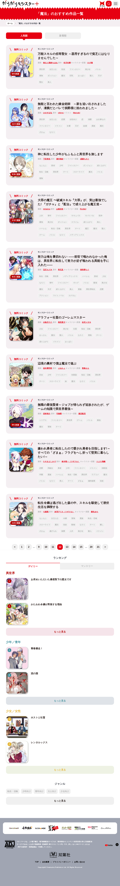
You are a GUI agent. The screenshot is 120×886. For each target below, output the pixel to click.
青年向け (39, 791)
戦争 (100, 216)
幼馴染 (74, 375)
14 (74, 547)
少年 (61, 166)
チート (66, 172)
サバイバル (89, 216)
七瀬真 (46, 512)
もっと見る (60, 631)
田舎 (41, 375)
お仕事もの (100, 119)
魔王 (87, 229)
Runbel (83, 209)
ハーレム (43, 229)
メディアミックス (77, 235)
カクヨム (72, 296)
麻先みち (94, 512)
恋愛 (63, 119)
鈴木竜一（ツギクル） (71, 461)
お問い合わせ (79, 862)
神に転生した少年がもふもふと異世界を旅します (70, 154)
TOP (37, 862)
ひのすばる (47, 113)
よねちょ (61, 368)
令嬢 (68, 126)
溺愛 (90, 119)
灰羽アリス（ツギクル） (64, 512)
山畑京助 (59, 209)
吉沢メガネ (86, 322)
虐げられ (53, 531)
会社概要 (45, 862)
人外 (41, 216)
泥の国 (34, 673)
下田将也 (46, 159)
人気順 (24, 35)
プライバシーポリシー (62, 862)
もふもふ (43, 166)
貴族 (93, 126)
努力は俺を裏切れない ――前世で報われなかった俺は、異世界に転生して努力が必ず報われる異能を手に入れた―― (73, 260)
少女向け (65, 791)
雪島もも (85, 368)
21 (98, 547)
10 (46, 547)
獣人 (92, 76)
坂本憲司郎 (47, 368)
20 (91, 547)
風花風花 (82, 414)
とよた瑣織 (101, 461)
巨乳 (71, 76)
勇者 (53, 166)
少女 (104, 276)
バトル (98, 69)
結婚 (85, 126)
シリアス (43, 420)
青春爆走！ (37, 648)
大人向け (52, 791)
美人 (49, 82)
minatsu (46, 209)
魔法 (63, 76)
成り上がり (101, 166)
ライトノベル (58, 296)
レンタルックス (39, 742)
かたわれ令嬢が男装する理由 (46, 604)
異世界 (42, 69)
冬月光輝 (67, 63)
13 (67, 547)
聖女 (41, 82)
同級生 (50, 468)
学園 (41, 475)
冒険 (41, 76)
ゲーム (42, 235)
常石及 (61, 270)
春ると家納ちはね (50, 63)
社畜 (75, 329)
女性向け (73, 119)
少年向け (26, 791)
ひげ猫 (90, 63)
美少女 (88, 69)
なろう (52, 132)
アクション (43, 296)
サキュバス (75, 216)
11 (53, 547)
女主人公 (53, 69)
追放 (63, 69)
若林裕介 (46, 414)
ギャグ (76, 283)
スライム (75, 222)
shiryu (61, 113)
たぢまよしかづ (49, 461)
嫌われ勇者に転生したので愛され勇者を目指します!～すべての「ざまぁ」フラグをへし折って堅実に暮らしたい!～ (74, 452)
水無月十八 (47, 322)
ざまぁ (42, 132)
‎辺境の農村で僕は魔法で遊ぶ (57, 363)
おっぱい (81, 76)
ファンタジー (75, 69)
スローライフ (78, 172)
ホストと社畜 (38, 717)
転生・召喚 (43, 172)
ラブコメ (95, 475)
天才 (100, 76)
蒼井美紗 (60, 159)
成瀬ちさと (84, 159)
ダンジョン (52, 76)
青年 (49, 216)
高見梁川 (61, 322)
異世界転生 (90, 289)
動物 (73, 525)
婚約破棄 (91, 481)
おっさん (43, 335)
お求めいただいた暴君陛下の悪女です (51, 579)
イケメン (58, 126)
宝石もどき (47, 270)
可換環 (59, 414)
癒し (102, 525)
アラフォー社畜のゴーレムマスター (61, 317)
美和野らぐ (84, 270)
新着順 (62, 35)
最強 (41, 222)
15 (81, 547)
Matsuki (76, 113)
